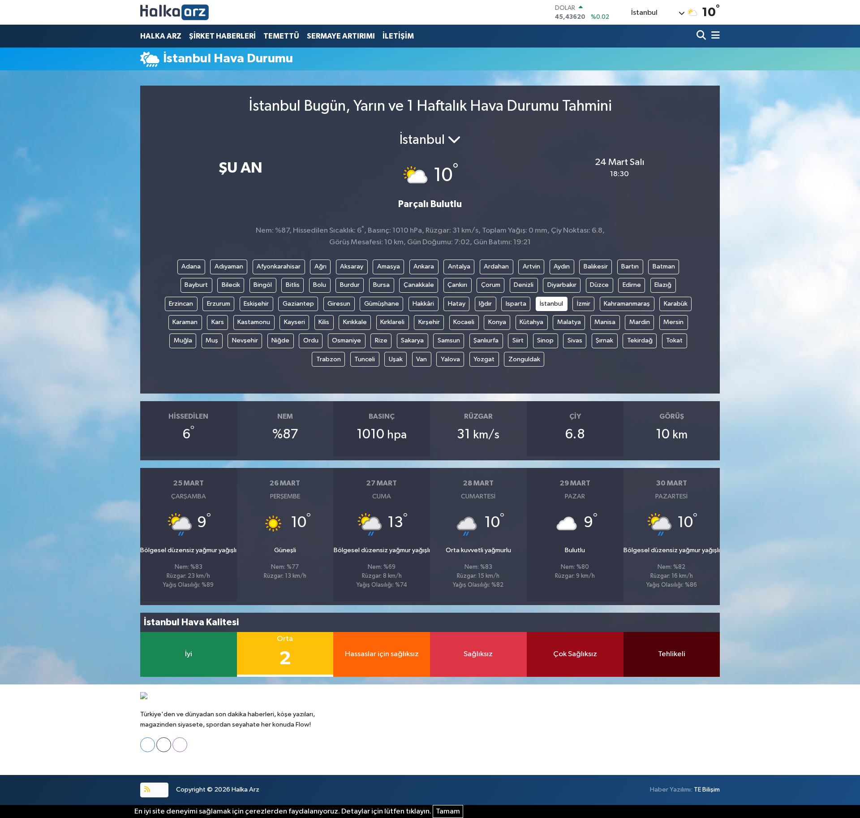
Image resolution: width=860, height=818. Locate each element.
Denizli (523, 284)
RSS (158, 789)
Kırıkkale (355, 322)
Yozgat (483, 359)
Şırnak (604, 340)
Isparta (516, 303)
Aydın (562, 266)
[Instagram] (179, 744)
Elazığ (662, 284)
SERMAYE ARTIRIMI (341, 36)
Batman (664, 266)
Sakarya (412, 340)
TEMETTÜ (281, 36)
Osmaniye (346, 340)
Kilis (323, 322)
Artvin (531, 266)
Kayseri (294, 322)
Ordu (310, 340)
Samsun (449, 340)
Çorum (490, 284)
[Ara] (702, 36)
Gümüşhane (381, 303)
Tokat (674, 340)
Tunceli (364, 359)
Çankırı (457, 284)
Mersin (673, 322)
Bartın (630, 266)
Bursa (381, 284)
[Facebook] (147, 744)
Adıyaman (229, 266)
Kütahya (531, 322)
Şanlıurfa (486, 340)
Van (421, 359)
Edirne (632, 284)
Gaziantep (298, 303)
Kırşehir (429, 322)
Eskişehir (256, 303)
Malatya (569, 322)
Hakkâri (423, 303)
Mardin (639, 322)
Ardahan (496, 266)
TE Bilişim (707, 789)
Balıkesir (596, 266)
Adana (191, 266)
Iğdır (485, 303)
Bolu (319, 284)
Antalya (459, 266)
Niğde (280, 340)
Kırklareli (392, 322)
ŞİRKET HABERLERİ (222, 36)
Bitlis (293, 284)
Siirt (518, 340)
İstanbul (551, 303)
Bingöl (263, 284)
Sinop (545, 340)
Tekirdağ (640, 340)
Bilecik (231, 284)
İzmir (583, 303)
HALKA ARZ (160, 36)
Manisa (604, 322)
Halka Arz (245, 789)
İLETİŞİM (398, 36)
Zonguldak (524, 359)
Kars (217, 322)
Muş (212, 340)
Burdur (350, 284)
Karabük (676, 303)
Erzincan (181, 303)
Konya (497, 322)
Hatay (456, 303)
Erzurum (218, 303)
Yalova (450, 359)
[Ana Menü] (714, 36)
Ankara (423, 266)
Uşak (396, 359)
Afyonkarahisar (279, 266)
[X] (163, 744)
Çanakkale (419, 284)
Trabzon (328, 359)
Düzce (599, 284)
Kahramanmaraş (627, 303)
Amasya (388, 266)
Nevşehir (245, 340)
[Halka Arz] (174, 12)
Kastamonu (253, 322)
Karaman (185, 322)
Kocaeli (463, 322)
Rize (381, 340)
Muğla (183, 340)
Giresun (338, 303)
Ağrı (320, 266)
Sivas (575, 340)
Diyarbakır (561, 284)
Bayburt (196, 284)
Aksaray (351, 266)
